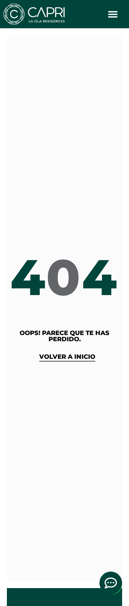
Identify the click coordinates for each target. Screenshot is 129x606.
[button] (113, 14)
